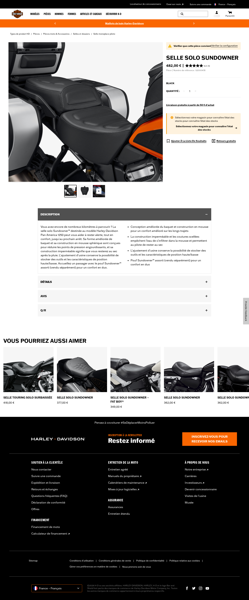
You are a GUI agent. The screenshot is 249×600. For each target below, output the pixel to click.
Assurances (115, 507)
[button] (197, 66)
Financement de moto (45, 527)
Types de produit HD (20, 34)
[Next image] (156, 112)
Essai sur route (174, 4)
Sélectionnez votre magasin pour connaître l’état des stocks (204, 128)
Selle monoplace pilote (104, 34)
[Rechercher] (193, 14)
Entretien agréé (118, 469)
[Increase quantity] (195, 91)
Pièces (36, 34)
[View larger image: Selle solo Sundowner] (85, 112)
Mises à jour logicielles (122, 489)
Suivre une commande (200, 4)
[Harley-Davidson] (67, 439)
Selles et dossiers (81, 34)
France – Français (227, 4)
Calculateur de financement (49, 533)
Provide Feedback (246, 311)
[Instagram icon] (201, 588)
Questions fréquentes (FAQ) (49, 496)
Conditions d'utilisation (82, 560)
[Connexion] (217, 14)
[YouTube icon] (207, 588)
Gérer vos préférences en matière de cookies (93, 566)
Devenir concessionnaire (201, 489)
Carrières (190, 476)
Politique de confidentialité (150, 560)
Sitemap (33, 560)
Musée (189, 502)
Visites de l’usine (195, 496)
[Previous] (55, 23)
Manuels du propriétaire (123, 476)
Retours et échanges (44, 489)
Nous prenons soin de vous (136, 566)
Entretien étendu (119, 513)
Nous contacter (41, 469)
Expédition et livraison (45, 482)
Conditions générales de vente (115, 560)
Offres (35, 509)
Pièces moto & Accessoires (56, 34)
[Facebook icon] (187, 588)
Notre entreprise (195, 469)
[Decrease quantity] (184, 91)
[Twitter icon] (194, 588)
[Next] (194, 23)
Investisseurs (193, 482)
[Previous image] (15, 112)
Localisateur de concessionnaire (145, 4)
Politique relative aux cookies (184, 560)
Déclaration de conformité (48, 502)
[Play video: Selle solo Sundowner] (99, 191)
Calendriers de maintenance (126, 482)
